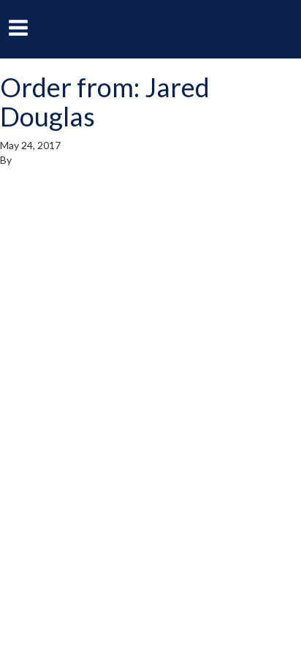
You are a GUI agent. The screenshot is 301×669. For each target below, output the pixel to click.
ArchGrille (150, 28)
